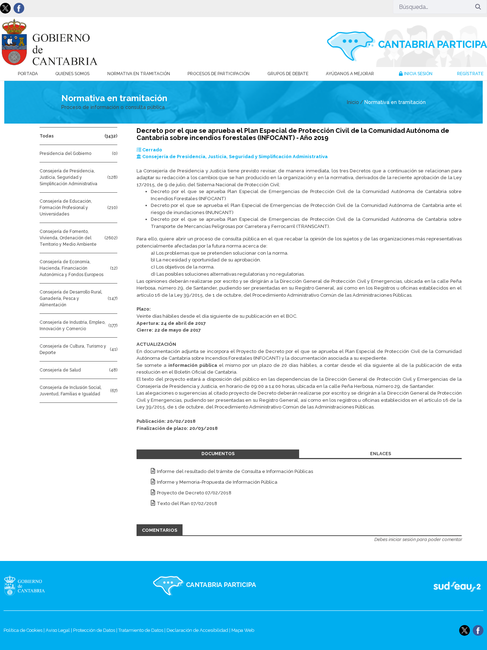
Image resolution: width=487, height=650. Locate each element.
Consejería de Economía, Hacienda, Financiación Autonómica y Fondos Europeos (71, 268)
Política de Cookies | (25, 630)
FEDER (473, 585)
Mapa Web (242, 630)
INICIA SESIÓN (417, 73)
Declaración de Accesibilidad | (198, 630)
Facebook (19, 8)
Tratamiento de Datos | (142, 630)
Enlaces (380, 453)
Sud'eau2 (387, 585)
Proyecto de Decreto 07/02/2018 (194, 492)
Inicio (353, 102)
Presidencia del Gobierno (65, 153)
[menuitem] (28, 74)
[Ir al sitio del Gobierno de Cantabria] (40, 585)
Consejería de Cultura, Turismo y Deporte (73, 349)
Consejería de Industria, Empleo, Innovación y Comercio (73, 325)
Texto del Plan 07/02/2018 (187, 503)
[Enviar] (478, 6)
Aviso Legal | (59, 630)
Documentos (218, 453)
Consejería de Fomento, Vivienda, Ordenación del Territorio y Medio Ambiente (68, 238)
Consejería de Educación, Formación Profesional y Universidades (66, 208)
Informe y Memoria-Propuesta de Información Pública (217, 482)
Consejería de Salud (60, 370)
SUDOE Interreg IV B (452, 585)
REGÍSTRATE (470, 73)
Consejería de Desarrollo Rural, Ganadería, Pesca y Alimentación (71, 298)
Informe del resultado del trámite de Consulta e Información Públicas (235, 471)
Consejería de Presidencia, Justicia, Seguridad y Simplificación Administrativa (68, 177)
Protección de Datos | (95, 630)
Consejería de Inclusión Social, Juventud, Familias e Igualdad (71, 390)
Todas (47, 136)
